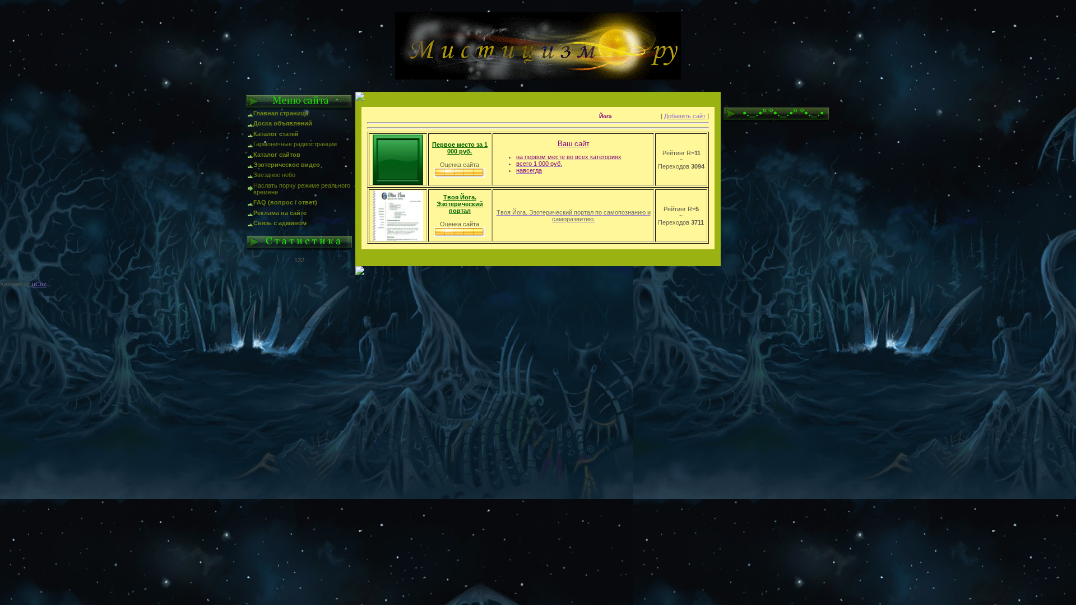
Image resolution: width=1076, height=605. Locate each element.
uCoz (39, 284)
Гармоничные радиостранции (295, 144)
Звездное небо (274, 174)
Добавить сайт (685, 116)
